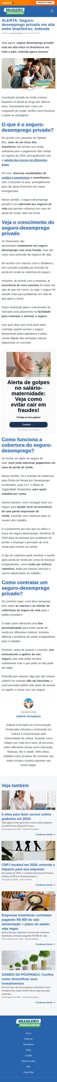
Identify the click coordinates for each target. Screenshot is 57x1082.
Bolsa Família (28, 1061)
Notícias (28, 1039)
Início (28, 1033)
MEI (28, 1067)
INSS (28, 1050)
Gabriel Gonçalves (17, 33)
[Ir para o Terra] (8, 2)
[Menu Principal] (52, 11)
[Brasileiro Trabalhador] (14, 11)
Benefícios (28, 1044)
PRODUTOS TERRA (45, 2)
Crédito (28, 1055)
